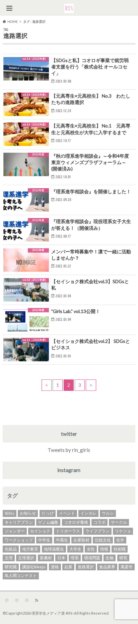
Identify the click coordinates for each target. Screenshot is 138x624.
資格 (55, 566)
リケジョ (123, 530)
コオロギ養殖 (76, 522)
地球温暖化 (54, 549)
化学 (120, 539)
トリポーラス (68, 530)
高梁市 (127, 566)
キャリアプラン (19, 522)
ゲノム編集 (48, 522)
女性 (91, 549)
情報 (104, 549)
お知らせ (28, 513)
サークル (119, 522)
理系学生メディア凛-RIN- (52, 613)
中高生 (62, 539)
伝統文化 (103, 539)
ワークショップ (19, 539)
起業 (68, 566)
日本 (61, 557)
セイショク (40, 530)
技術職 (120, 549)
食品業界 (107, 566)
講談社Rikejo (33, 566)
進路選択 (86, 566)
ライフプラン (97, 530)
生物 (110, 557)
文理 (9, 557)
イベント (67, 513)
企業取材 (81, 539)
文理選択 (26, 557)
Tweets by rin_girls (69, 450)
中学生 (44, 539)
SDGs (9, 513)
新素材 (46, 557)
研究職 (11, 566)
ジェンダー (15, 530)
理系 (75, 557)
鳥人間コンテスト (21, 575)
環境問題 (92, 557)
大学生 (75, 549)
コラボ (99, 522)
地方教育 (30, 549)
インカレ (88, 513)
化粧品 (11, 549)
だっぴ (48, 513)
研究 (123, 557)
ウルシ (108, 513)
